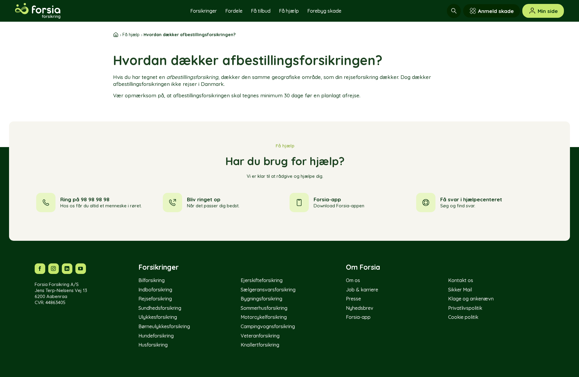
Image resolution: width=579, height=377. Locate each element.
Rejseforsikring (155, 299)
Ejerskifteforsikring (262, 280)
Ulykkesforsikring (157, 317)
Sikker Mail (460, 290)
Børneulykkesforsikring (164, 326)
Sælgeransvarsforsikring (268, 290)
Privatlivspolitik (465, 308)
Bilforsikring (151, 280)
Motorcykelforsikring (264, 317)
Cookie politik (463, 317)
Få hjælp (289, 11)
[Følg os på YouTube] (80, 268)
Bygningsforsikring (261, 299)
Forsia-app (358, 317)
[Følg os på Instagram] (53, 268)
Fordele (233, 11)
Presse (353, 299)
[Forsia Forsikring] (45, 11)
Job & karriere (362, 290)
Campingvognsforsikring (268, 326)
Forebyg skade (324, 11)
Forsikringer (203, 11)
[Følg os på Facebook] (40, 268)
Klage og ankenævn (471, 299)
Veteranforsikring (260, 336)
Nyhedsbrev (359, 308)
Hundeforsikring (156, 336)
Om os (353, 280)
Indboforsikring (155, 290)
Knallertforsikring (260, 345)
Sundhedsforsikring (159, 308)
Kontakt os (460, 280)
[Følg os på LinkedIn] (67, 268)
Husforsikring (153, 345)
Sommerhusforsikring (264, 308)
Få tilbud (261, 11)
